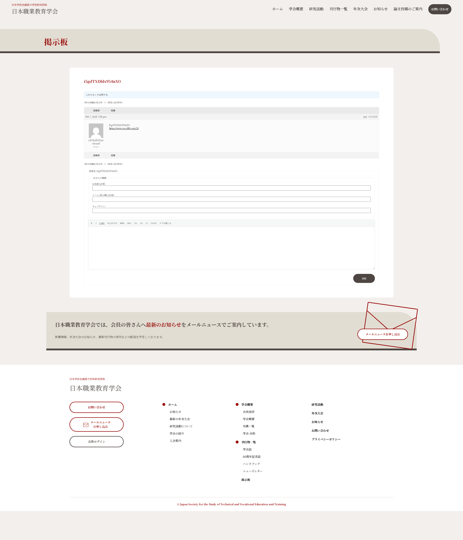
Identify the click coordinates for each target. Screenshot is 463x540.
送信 (364, 278)
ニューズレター (253, 471)
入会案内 (175, 441)
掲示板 (245, 480)
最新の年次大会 (180, 419)
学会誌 (247, 449)
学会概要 (296, 8)
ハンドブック (251, 464)
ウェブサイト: (99, 206)
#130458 (373, 116)
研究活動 (316, 8)
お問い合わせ (320, 430)
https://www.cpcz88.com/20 (124, 128)
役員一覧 (248, 426)
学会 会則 (249, 433)
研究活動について (181, 426)
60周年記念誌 (252, 456)
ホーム (277, 8)
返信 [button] (365, 117)
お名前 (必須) (98, 183)
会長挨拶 (248, 412)
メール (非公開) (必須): (103, 195)
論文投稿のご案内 (408, 8)
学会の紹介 (177, 433)
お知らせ (380, 8)
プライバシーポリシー (326, 439)
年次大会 (360, 8)
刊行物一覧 (338, 8)
